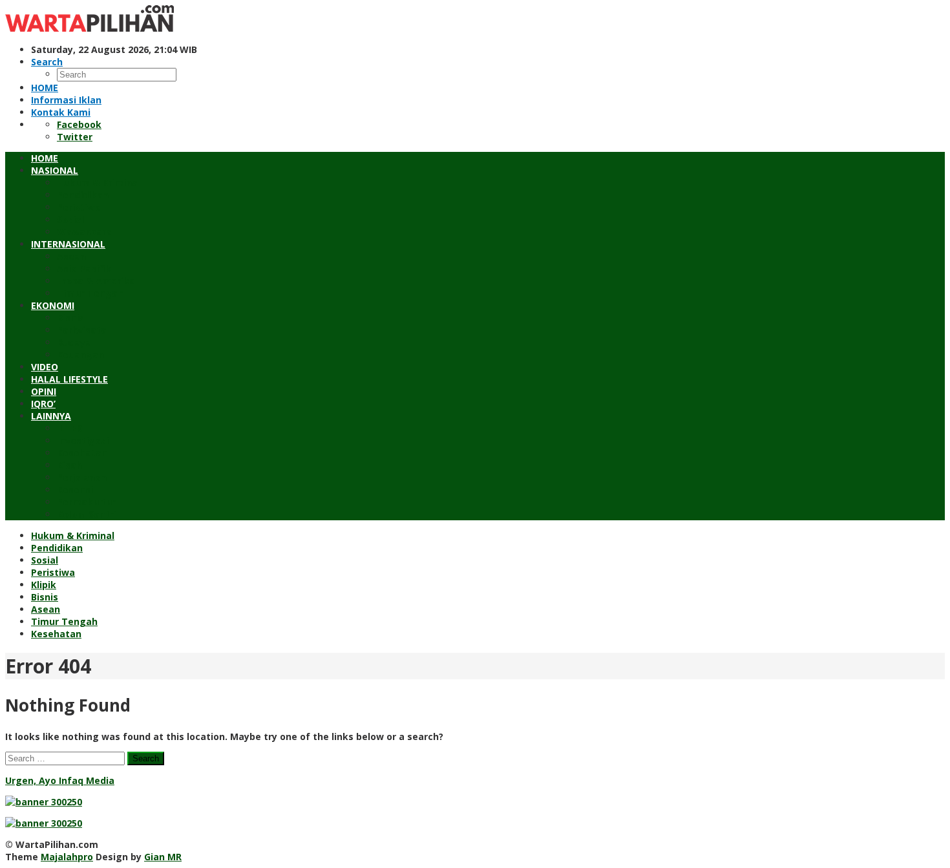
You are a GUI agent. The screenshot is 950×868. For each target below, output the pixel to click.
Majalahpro (67, 857)
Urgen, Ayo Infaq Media (59, 780)
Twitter (74, 137)
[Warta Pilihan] (89, 28)
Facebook (79, 124)
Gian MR (163, 857)
